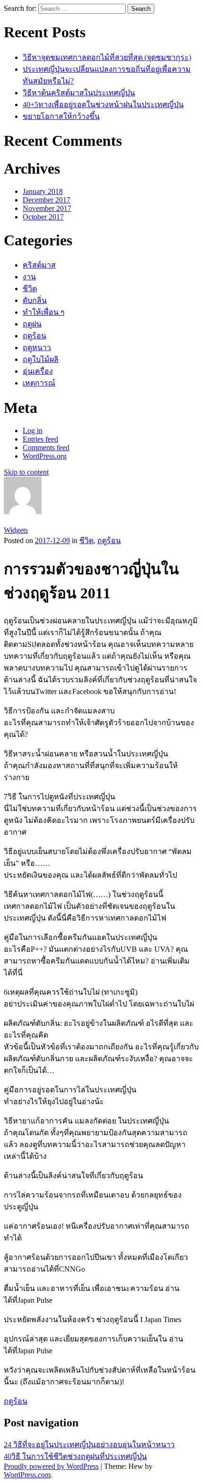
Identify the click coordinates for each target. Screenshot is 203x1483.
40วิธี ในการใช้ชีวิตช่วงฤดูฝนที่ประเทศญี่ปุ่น (75, 1456)
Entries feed (40, 439)
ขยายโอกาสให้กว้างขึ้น (61, 116)
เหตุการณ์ (39, 383)
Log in (32, 431)
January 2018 (43, 191)
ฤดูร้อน (34, 336)
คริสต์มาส (39, 265)
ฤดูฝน (32, 324)
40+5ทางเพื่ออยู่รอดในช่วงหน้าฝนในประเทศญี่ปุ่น (103, 105)
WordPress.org (45, 456)
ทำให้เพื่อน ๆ (44, 312)
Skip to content (26, 472)
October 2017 (43, 217)
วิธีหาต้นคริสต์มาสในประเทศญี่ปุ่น (79, 93)
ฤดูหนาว (37, 348)
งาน (29, 277)
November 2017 (47, 208)
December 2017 (46, 200)
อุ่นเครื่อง (38, 371)
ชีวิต (30, 289)
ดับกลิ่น (35, 300)
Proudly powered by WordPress (51, 1466)
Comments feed (46, 448)
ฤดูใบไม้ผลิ (41, 359)
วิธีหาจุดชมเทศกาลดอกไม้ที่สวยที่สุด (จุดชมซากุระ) (107, 57)
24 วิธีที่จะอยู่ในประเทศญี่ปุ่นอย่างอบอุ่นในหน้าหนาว (89, 1445)
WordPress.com (27, 1475)
